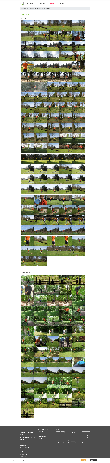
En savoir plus (93, 460)
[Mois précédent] (63, 432)
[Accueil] (27, 3)
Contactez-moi (23, 456)
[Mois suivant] (84, 432)
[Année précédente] (58, 432)
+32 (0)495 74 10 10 (24, 454)
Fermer (83, 460)
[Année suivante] (88, 432)
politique (50, 460)
